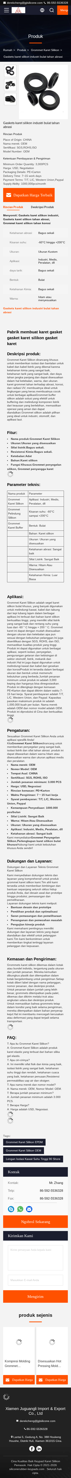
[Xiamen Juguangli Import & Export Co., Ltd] (19, 10)
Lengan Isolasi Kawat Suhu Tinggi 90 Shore (33, 1158)
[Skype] (11, 1209)
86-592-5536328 (57, 2)
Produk (21, 50)
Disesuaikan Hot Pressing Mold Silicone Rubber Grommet (49, 1364)
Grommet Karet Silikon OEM (23, 1150)
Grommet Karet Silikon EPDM (24, 1142)
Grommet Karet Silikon (45, 50)
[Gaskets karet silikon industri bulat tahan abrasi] (43, 92)
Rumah (7, 50)
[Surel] (29, 1209)
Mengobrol (64, 10)
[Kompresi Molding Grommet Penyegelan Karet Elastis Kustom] (19, 1342)
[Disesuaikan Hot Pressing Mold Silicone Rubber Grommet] (52, 1342)
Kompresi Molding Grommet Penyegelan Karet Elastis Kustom (17, 1364)
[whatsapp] (20, 1209)
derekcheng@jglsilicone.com (25, 2)
